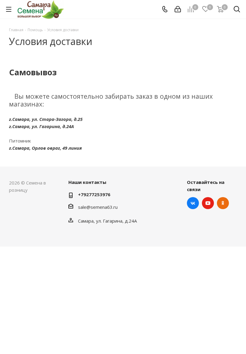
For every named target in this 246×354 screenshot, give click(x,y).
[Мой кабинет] (178, 9)
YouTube (208, 203)
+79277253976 (94, 194)
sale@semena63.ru (98, 207)
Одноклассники (223, 203)
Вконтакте (193, 203)
